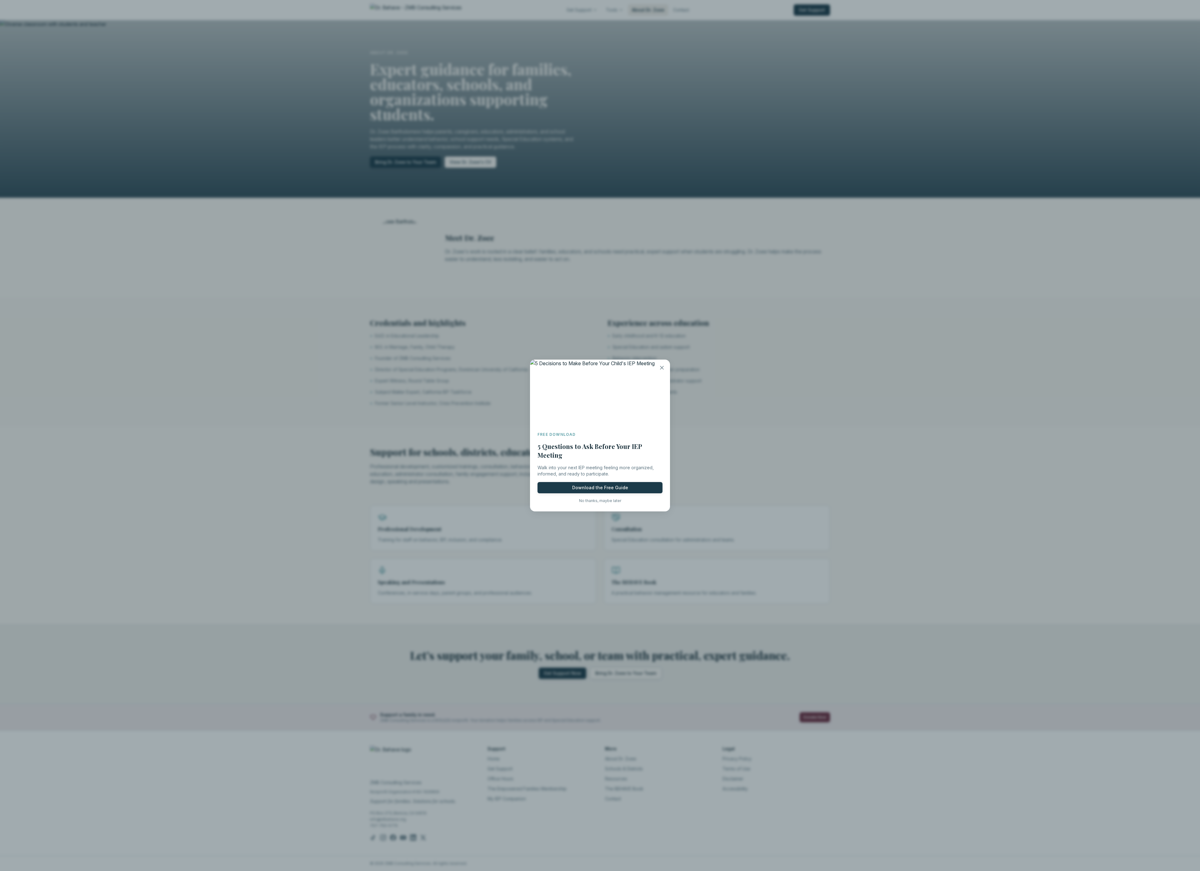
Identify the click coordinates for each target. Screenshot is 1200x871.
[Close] (662, 368)
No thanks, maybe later (600, 500)
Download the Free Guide (600, 487)
